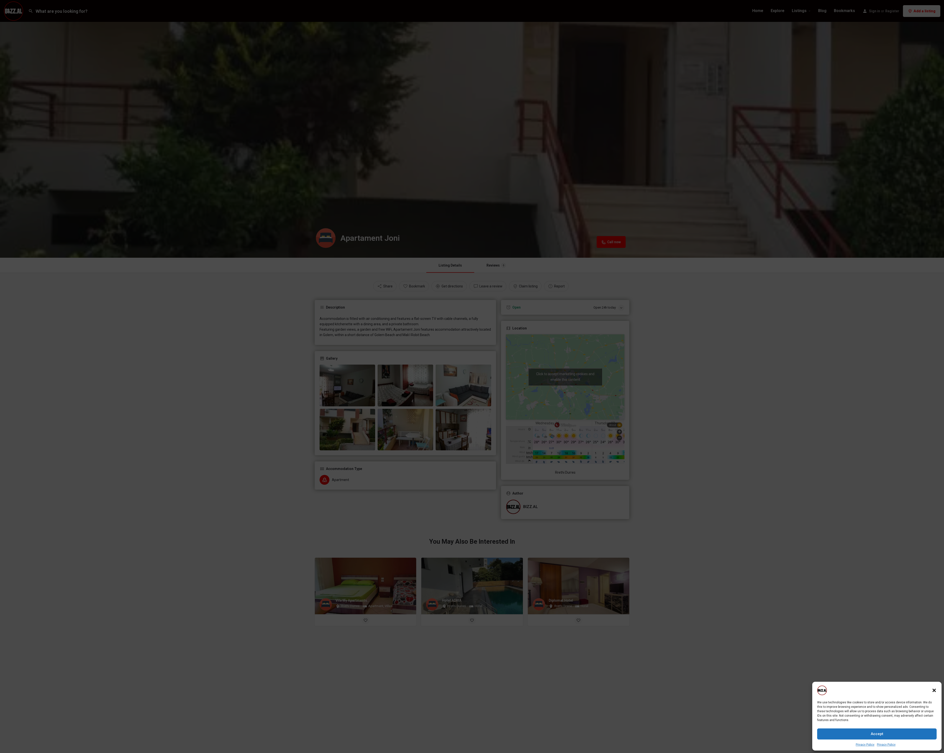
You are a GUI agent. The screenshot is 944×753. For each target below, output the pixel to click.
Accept (877, 734)
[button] (934, 690)
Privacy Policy (865, 744)
